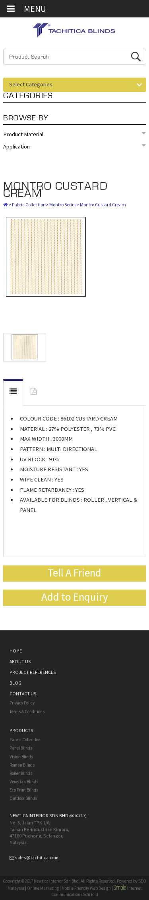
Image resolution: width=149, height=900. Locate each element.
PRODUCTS (21, 730)
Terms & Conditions (27, 711)
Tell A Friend (74, 572)
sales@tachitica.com (36, 857)
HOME (16, 651)
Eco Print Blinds (24, 790)
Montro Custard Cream (55, 190)
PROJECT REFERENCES (33, 672)
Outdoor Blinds (23, 798)
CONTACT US (23, 693)
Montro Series (62, 204)
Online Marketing (43, 888)
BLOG (15, 683)
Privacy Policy (22, 703)
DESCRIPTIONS (13, 392)
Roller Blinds (21, 773)
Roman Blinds (22, 765)
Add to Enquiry (74, 596)
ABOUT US (20, 661)
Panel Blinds (21, 748)
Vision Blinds (21, 756)
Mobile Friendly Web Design (86, 888)
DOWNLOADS (33, 393)
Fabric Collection (29, 204)
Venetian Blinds (24, 781)
